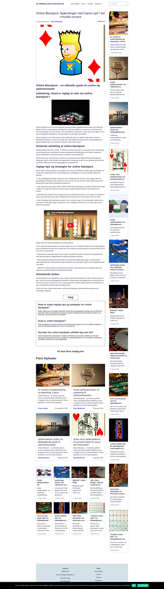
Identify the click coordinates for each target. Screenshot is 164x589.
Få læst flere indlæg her (70, 351)
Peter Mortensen (57, 22)
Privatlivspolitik (143, 585)
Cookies (90, 4)
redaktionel (101, 21)
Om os (83, 4)
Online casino (114, 45)
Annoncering (75, 4)
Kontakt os (98, 4)
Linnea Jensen (43, 408)
